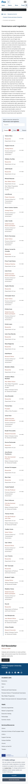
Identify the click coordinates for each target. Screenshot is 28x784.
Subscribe (5, 660)
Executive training (6, 713)
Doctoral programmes (7, 707)
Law (3, 687)
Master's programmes (7, 710)
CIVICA (3, 734)
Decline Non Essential (14, 779)
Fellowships (5, 716)
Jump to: (4, 9)
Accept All (14, 775)
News (16, 5)
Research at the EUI (12, 14)
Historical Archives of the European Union (13, 731)
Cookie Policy (7, 768)
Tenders (4, 749)
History (4, 684)
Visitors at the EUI (6, 746)
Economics (4, 681)
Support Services (6, 737)
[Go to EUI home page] (4, 2)
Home (4, 14)
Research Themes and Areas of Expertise (12, 17)
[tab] (7, 130)
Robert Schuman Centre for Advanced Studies (14, 699)
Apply (3, 5)
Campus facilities (6, 740)
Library (3, 728)
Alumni (3, 743)
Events (10, 5)
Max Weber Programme (8, 696)
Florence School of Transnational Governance (14, 693)
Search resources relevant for (11, 120)
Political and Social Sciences (9, 690)
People (23, 5)
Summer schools (6, 719)
